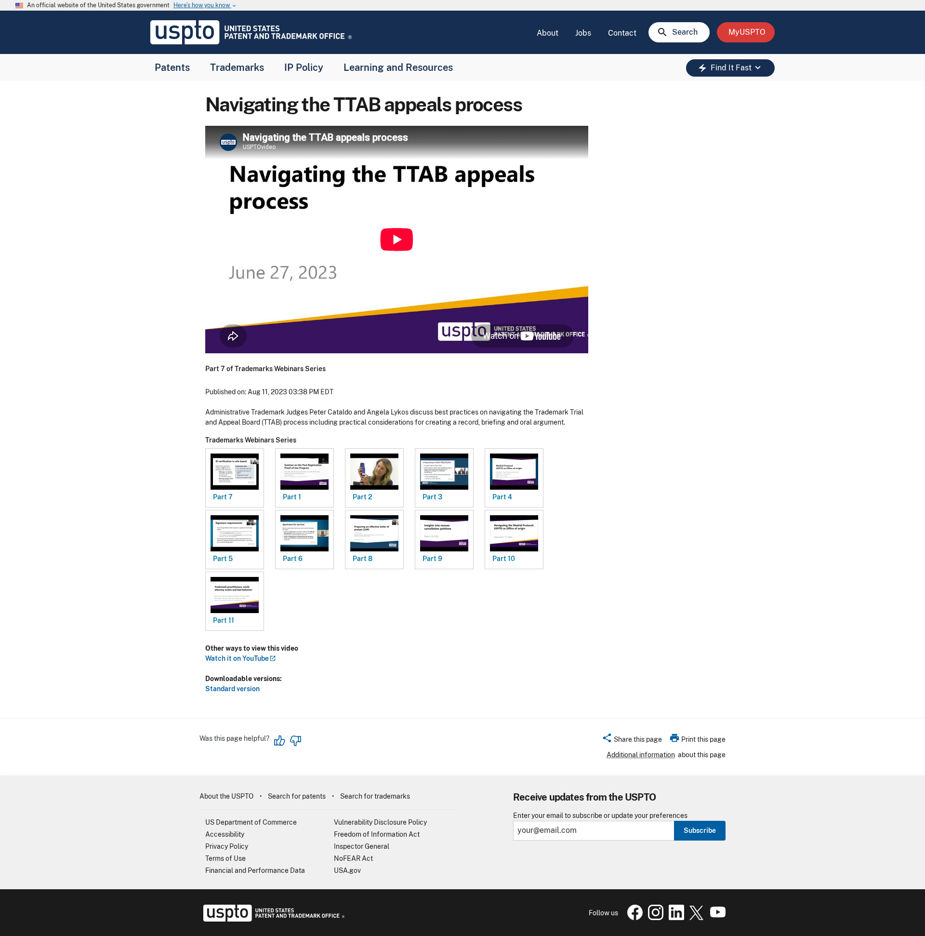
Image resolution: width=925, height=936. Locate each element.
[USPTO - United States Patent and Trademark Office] (271, 919)
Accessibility (224, 834)
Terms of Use (225, 858)
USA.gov (347, 870)
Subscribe (700, 830)
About (547, 33)
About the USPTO (226, 796)
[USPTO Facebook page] (633, 918)
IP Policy (303, 67)
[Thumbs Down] (295, 741)
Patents (172, 67)
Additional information (641, 755)
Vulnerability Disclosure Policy (380, 822)
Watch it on (237, 658)
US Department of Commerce (251, 822)
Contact (622, 33)
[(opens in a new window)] (653, 918)
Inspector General (361, 846)
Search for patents (297, 796)
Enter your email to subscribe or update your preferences (600, 815)
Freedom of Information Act (377, 834)
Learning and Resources (398, 67)
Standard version (232, 689)
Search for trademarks (375, 796)
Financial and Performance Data (255, 870)
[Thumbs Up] (280, 741)
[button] (632, 741)
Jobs (583, 33)
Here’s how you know (205, 5)
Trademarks (237, 67)
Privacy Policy (226, 846)
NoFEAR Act (353, 858)
